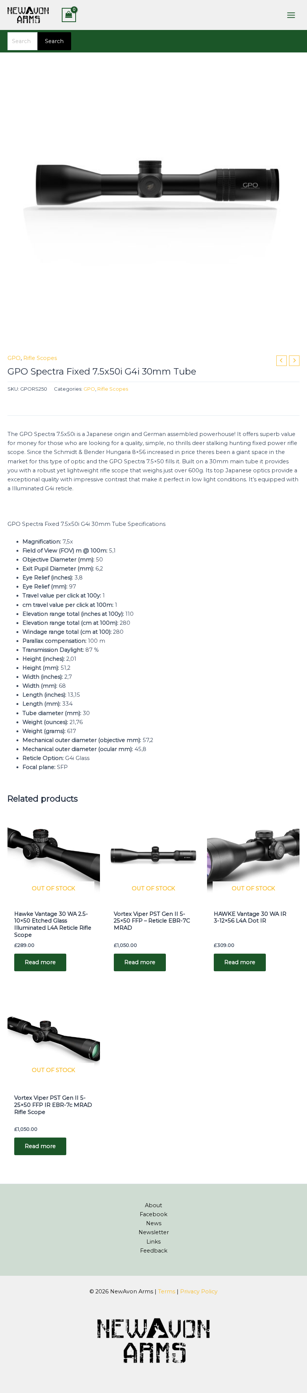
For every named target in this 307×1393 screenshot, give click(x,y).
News (153, 1223)
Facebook (153, 1214)
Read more (40, 962)
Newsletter (154, 1232)
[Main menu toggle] (291, 14)
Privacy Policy (199, 1291)
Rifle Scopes (40, 358)
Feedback (153, 1250)
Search (54, 41)
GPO (14, 358)
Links (153, 1241)
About (153, 1205)
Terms (166, 1291)
